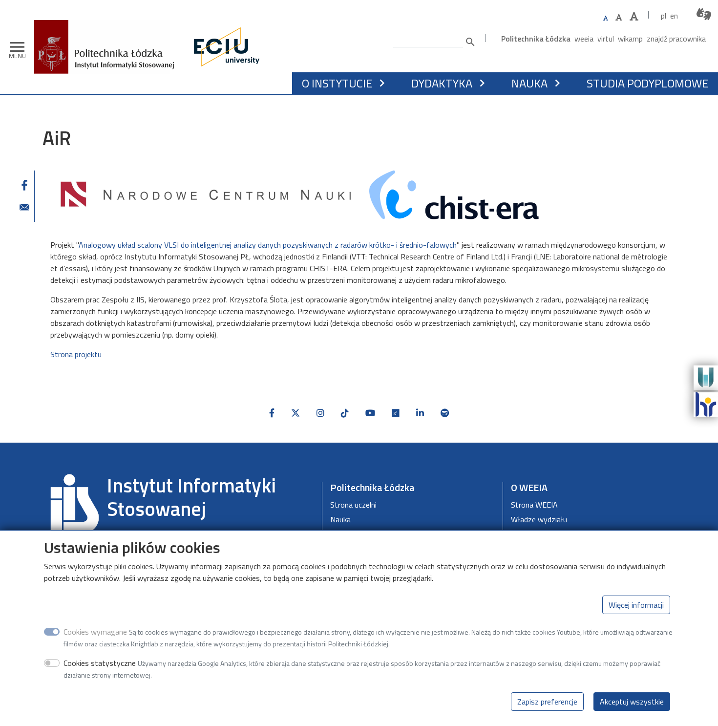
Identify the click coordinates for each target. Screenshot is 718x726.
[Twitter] (295, 413)
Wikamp (630, 38)
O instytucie (337, 83)
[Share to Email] (24, 207)
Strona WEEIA (534, 505)
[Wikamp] (706, 377)
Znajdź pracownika (676, 38)
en (674, 15)
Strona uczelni (353, 505)
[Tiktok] (345, 413)
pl (663, 15)
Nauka (340, 519)
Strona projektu (76, 354)
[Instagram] (320, 413)
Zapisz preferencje (547, 701)
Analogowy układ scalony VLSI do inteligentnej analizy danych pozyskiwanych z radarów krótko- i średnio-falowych (268, 245)
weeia (583, 38)
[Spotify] (445, 413)
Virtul (605, 38)
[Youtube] (370, 413)
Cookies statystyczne (99, 663)
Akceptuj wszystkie (632, 701)
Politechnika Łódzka (535, 38)
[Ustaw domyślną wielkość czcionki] (605, 18)
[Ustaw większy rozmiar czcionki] (619, 17)
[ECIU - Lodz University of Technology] (224, 46)
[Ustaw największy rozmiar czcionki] (634, 16)
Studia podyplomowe (647, 83)
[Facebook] (272, 413)
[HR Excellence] (706, 403)
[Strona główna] (107, 27)
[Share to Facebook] (24, 185)
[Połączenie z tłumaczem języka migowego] (704, 14)
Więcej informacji (636, 605)
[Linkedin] (420, 413)
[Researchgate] (396, 413)
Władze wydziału (539, 519)
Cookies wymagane (95, 632)
